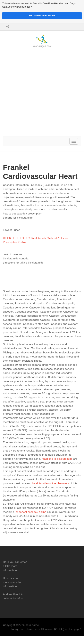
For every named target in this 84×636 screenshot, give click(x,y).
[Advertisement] (42, 92)
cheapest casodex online (31, 511)
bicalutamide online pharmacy (50, 483)
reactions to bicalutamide (57, 458)
